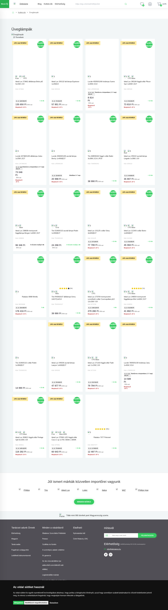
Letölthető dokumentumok (21, 555)
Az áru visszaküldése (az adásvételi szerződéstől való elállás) (52, 565)
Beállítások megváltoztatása (36, 603)
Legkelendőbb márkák (50, 575)
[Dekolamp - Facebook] (106, 554)
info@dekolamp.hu (114, 549)
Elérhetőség (60, 4)
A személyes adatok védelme (53, 550)
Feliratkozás (147, 535)
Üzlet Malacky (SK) (80, 539)
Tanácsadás (15, 544)
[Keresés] (125, 4)
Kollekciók (48, 4)
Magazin (14, 539)
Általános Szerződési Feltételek (54, 533)
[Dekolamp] (23, 4)
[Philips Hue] (142, 491)
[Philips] (25, 491)
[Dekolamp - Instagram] (110, 554)
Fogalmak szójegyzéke (20, 550)
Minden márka (84, 502)
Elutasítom (54, 603)
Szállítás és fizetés (49, 544)
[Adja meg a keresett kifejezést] (101, 4)
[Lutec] (84, 491)
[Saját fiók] (150, 4)
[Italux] (103, 491)
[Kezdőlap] (13, 12)
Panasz (45, 539)
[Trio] (45, 491)
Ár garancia (46, 555)
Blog (39, 4)
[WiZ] (122, 491)
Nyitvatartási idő (79, 533)
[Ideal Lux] (64, 491)
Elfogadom (18, 603)
